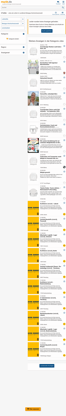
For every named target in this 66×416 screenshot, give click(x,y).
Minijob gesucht (45, 172)
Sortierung (62, 14)
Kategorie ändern (14, 39)
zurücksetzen (6, 28)
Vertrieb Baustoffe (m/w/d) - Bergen (49, 345)
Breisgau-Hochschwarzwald (10, 23)
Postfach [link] (58, 4)
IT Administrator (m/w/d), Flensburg (48, 298)
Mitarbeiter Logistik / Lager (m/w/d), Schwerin (48, 236)
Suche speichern (55, 14)
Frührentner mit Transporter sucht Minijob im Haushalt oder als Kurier (50, 157)
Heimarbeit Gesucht (46, 78)
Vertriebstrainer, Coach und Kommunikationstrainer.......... (49, 126)
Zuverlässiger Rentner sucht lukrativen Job (51, 47)
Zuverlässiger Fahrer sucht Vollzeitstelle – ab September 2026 (50, 110)
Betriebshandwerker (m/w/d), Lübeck (49, 314)
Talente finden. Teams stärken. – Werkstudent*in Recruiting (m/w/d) (50, 189)
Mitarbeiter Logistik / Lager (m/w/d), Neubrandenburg (48, 330)
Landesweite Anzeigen (47, 366)
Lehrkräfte (5, 19)
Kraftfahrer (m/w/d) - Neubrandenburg (46, 283)
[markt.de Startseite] (6, 2)
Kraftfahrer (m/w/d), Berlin (48, 251)
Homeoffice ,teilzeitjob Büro (48, 94)
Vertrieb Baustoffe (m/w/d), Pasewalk (48, 220)
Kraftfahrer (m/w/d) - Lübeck (49, 204)
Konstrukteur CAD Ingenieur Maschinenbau (48, 63)
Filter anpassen (34, 409)
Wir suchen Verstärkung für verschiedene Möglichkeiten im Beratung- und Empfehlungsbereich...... (50, 141)
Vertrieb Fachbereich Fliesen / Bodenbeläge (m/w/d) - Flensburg (50, 267)
